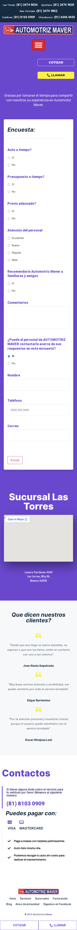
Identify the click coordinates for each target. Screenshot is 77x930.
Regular (16, 252)
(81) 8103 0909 (25, 803)
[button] (38, 45)
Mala (15, 259)
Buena (15, 245)
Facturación (60, 898)
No (13, 164)
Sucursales (42, 898)
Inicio (13, 898)
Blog (9, 904)
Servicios (25, 898)
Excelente (18, 238)
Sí (13, 157)
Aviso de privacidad (27, 904)
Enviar (15, 460)
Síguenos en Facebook (57, 904)
